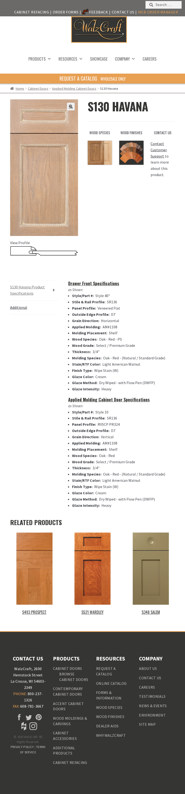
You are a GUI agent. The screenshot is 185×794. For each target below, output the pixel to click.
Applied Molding (86, 326)
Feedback (98, 12)
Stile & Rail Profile (88, 301)
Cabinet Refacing (31, 12)
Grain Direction (85, 320)
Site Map (147, 724)
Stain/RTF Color (86, 364)
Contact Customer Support (159, 150)
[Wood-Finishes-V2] (131, 153)
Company (122, 59)
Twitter (28, 717)
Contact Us (123, 12)
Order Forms (66, 12)
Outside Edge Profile (90, 314)
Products (37, 59)
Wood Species (84, 339)
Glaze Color (82, 376)
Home (20, 88)
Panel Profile (83, 308)
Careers (150, 59)
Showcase (99, 59)
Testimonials (152, 696)
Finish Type (82, 370)
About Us (148, 668)
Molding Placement (89, 332)
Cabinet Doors (38, 88)
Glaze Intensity (85, 389)
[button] (71, 106)
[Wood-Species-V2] (100, 153)
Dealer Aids (107, 726)
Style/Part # (82, 295)
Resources (68, 59)
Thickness (81, 351)
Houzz (23, 726)
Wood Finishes (110, 716)
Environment (152, 715)
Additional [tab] (18, 307)
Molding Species (86, 358)
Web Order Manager (158, 12)
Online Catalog (111, 683)
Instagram (32, 726)
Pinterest (37, 717)
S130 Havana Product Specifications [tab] (27, 290)
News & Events (153, 705)
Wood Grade (82, 345)
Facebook (18, 717)
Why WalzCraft (111, 735)
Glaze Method (84, 382)
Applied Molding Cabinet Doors (74, 88)
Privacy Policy (22, 747)
